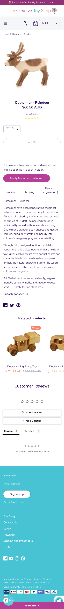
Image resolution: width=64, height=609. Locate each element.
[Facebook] (5, 558)
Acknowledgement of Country (17, 579)
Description (11, 192)
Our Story (9, 516)
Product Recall (25, 582)
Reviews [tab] (8, 430)
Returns (37, 579)
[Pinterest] (23, 558)
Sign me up (17, 494)
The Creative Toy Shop (30, 587)
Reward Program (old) (49, 190)
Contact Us (10, 522)
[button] (32, 605)
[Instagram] (17, 558)
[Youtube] (11, 558)
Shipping (29, 192)
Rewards (9, 535)
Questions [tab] (29, 430)
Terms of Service (41, 582)
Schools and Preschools (18, 541)
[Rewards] (8, 600)
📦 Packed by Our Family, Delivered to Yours (32, 2)
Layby (7, 529)
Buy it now (32, 157)
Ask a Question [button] (33, 420)
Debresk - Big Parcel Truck (23, 366)
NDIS (6, 547)
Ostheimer (33, 114)
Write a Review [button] (33, 412)
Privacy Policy (9, 582)
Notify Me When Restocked (26, 178)
